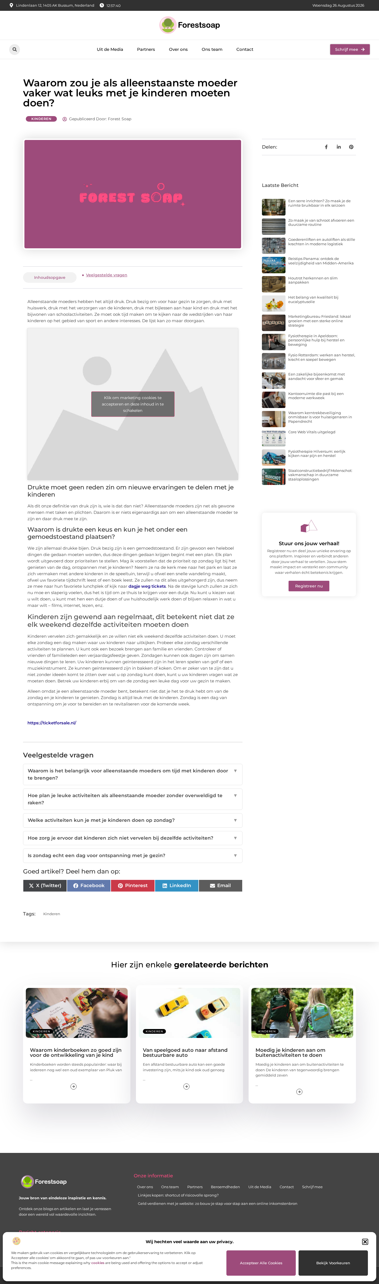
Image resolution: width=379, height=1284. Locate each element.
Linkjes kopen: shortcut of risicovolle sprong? (178, 1195)
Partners (146, 49)
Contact (244, 49)
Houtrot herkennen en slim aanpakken (313, 280)
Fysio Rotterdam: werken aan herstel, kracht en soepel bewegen (321, 357)
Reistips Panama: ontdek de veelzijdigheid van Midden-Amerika (321, 260)
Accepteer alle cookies (261, 1263)
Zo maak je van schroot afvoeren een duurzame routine (321, 222)
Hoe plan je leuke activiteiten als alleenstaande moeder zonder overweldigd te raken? (133, 799)
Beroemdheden (225, 1187)
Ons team (212, 49)
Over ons (178, 49)
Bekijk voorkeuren (333, 1263)
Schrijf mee (312, 1187)
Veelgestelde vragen (106, 274)
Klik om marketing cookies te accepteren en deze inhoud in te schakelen (133, 404)
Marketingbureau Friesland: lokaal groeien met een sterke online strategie (319, 320)
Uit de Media (110, 49)
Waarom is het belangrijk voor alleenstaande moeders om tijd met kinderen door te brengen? (133, 774)
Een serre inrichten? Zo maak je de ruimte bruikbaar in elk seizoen (319, 203)
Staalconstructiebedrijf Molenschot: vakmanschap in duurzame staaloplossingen (320, 474)
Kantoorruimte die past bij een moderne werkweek (316, 395)
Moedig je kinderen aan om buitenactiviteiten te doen (290, 1052)
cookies (97, 1263)
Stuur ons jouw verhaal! (309, 543)
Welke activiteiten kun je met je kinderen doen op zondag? (133, 820)
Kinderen (41, 119)
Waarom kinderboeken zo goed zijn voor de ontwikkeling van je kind (76, 1052)
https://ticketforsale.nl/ (51, 722)
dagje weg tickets (147, 586)
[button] (365, 1242)
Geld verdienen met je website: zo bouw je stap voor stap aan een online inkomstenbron (217, 1203)
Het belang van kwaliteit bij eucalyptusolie (313, 299)
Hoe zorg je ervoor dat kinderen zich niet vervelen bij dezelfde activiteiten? (133, 838)
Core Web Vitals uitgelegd (311, 432)
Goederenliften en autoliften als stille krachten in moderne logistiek (321, 241)
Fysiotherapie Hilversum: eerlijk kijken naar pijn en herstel (316, 453)
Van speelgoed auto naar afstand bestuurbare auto (185, 1052)
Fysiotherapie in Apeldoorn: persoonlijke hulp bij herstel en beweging (316, 340)
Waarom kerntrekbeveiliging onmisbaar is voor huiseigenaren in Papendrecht (320, 417)
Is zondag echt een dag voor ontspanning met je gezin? (133, 855)
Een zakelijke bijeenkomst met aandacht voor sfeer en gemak (316, 376)
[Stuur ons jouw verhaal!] (309, 526)
